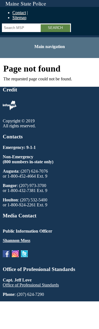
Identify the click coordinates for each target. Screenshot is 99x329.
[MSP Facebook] (6, 258)
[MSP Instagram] (15, 258)
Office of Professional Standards (31, 285)
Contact (19, 12)
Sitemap (19, 17)
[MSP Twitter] (24, 258)
